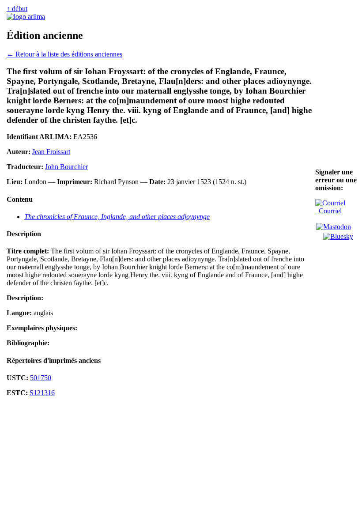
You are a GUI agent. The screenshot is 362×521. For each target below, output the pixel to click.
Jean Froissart (51, 151)
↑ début (17, 8)
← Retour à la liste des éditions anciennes (64, 54)
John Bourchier (66, 166)
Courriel (328, 211)
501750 (40, 377)
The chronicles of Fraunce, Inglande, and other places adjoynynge (117, 216)
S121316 (42, 392)
